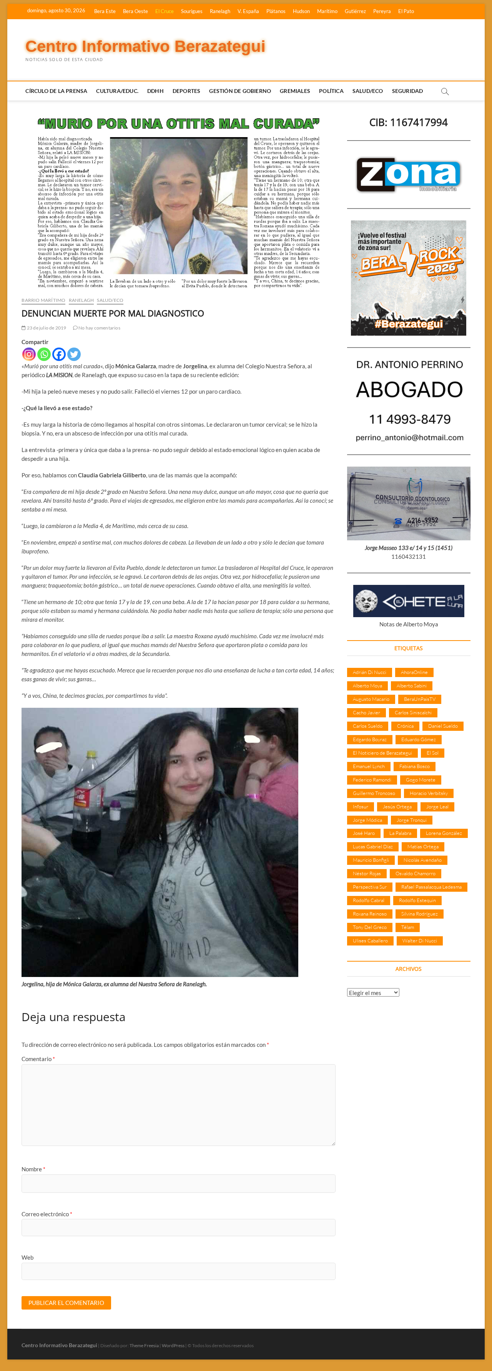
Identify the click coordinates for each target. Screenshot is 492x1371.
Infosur (360, 806)
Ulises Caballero (370, 940)
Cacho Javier (366, 712)
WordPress (173, 1345)
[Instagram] (29, 354)
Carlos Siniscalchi (413, 712)
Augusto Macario (371, 699)
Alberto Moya (367, 685)
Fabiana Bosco (414, 766)
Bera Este (105, 11)
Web (27, 1257)
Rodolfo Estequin (417, 900)
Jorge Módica (367, 820)
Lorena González (444, 833)
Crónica (405, 726)
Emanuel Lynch (369, 766)
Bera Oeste (135, 11)
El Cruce (164, 11)
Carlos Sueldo (367, 726)
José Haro (364, 833)
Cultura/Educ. (117, 91)
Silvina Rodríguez (419, 914)
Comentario (38, 1058)
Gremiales (295, 91)
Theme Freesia (144, 1345)
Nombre (33, 1169)
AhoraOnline (414, 672)
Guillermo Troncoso (374, 793)
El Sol (433, 753)
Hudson (301, 11)
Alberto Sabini (412, 685)
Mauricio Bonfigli (371, 860)
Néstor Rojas (367, 873)
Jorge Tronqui (412, 820)
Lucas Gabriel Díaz (373, 846)
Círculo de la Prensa (56, 91)
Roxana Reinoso (370, 914)
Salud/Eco (367, 91)
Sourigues (192, 11)
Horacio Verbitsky (429, 793)
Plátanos (276, 11)
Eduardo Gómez (418, 739)
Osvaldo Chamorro (415, 873)
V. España (248, 11)
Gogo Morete (420, 780)
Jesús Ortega (397, 806)
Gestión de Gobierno (240, 91)
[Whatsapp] (44, 354)
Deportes (187, 91)
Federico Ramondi (372, 780)
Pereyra (382, 11)
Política (331, 91)
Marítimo (327, 11)
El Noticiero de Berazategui (382, 753)
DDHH (155, 91)
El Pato (406, 11)
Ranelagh (220, 11)
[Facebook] (59, 354)
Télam (407, 927)
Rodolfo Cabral (368, 900)
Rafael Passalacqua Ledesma (431, 887)
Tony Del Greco (370, 927)
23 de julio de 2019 (46, 328)
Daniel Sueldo (443, 726)
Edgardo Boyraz (370, 739)
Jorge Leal (437, 806)
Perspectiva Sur (370, 887)
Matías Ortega (423, 846)
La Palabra (400, 833)
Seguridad (407, 91)
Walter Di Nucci (419, 940)
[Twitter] (74, 354)
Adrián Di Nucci (369, 672)
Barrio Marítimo (43, 300)
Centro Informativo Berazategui (145, 46)
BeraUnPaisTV (419, 699)
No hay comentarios (99, 328)
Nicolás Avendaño (423, 860)
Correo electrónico (47, 1213)
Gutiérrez (355, 11)
